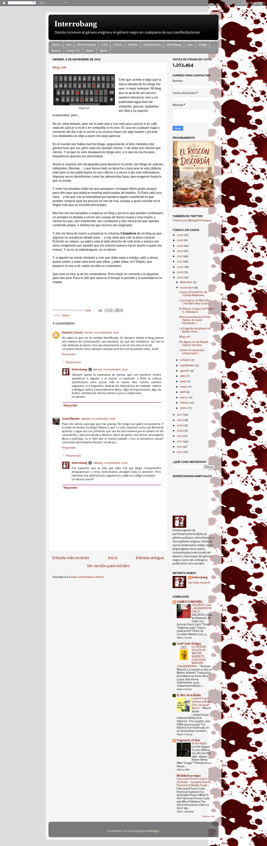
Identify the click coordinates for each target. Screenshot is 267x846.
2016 (180, 420)
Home (56, 44)
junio (183, 381)
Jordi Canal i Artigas (189, 643)
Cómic (118, 44)
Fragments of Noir (188, 740)
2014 (180, 430)
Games (133, 44)
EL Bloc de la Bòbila (189, 695)
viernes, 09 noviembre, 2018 (101, 332)
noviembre (187, 287)
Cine (105, 44)
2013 (180, 436)
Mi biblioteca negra (189, 775)
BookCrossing (86, 44)
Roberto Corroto (72, 332)
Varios (103, 50)
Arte (68, 44)
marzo (184, 397)
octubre (185, 360)
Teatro (89, 50)
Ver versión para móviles (108, 566)
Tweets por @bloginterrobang (192, 220)
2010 (180, 452)
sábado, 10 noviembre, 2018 (98, 419)
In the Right (199, 743)
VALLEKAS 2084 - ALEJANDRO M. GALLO (202, 608)
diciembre (186, 282)
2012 (180, 441)
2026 (180, 235)
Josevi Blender (71, 419)
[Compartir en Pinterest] (121, 310)
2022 (180, 256)
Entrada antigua (150, 558)
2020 (180, 267)
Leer (190, 44)
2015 (180, 425)
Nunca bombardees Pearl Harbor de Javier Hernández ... (195, 320)
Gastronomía (152, 44)
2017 (180, 414)
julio (183, 376)
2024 (180, 245)
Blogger (154, 831)
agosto (185, 370)
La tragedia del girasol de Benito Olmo (195, 330)
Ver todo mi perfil (199, 582)
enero (184, 408)
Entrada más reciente (70, 558)
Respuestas (73, 362)
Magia (203, 44)
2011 (180, 446)
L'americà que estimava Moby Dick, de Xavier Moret (201, 703)
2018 (180, 277)
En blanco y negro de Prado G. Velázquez (196, 311)
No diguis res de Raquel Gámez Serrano (193, 344)
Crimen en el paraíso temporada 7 (192, 352)
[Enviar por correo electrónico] (106, 310)
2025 (180, 240)
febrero (185, 403)
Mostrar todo (208, 816)
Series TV (73, 50)
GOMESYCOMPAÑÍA (189, 602)
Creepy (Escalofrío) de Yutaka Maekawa (193, 294)
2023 (180, 251)
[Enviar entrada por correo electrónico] (99, 310)
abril (183, 392)
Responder (69, 354)
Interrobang (75, 23)
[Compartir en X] (114, 310)
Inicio (113, 558)
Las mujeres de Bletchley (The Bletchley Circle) (195, 302)
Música (56, 50)
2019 (180, 272)
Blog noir (59, 67)
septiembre (187, 365)
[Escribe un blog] (110, 310)
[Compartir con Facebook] (118, 310)
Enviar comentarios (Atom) (86, 577)
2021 (180, 261)
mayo (184, 386)
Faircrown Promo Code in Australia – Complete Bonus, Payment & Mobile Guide (194, 782)
